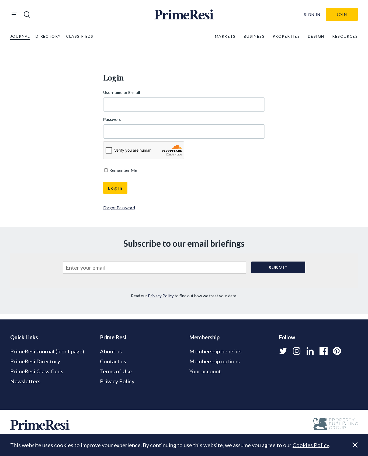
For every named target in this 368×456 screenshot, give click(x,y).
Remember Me (123, 170)
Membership (204, 337)
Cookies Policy (311, 445)
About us (111, 351)
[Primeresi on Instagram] (297, 351)
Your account (205, 371)
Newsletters (25, 381)
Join (341, 14)
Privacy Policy (161, 295)
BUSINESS (254, 36)
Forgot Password (119, 207)
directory (48, 36)
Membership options (214, 361)
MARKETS (225, 36)
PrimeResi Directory (35, 361)
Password (112, 119)
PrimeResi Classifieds (36, 371)
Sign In (312, 14)
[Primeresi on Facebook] (324, 351)
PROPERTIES (286, 36)
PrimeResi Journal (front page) (47, 351)
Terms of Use (116, 371)
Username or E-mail (121, 92)
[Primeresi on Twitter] (283, 351)
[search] (27, 14)
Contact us (113, 361)
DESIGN (316, 36)
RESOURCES (345, 36)
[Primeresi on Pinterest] (337, 351)
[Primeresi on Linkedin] (310, 351)
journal (20, 36)
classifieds (79, 36)
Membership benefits (215, 351)
